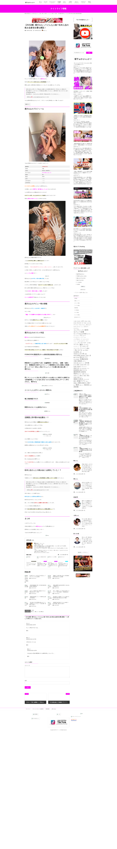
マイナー (75, 340)
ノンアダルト (77, 339)
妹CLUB (75, 364)
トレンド (82, 337)
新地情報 (76, 370)
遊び (88, 383)
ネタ (85, 337)
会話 (86, 353)
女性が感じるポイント (79, 363)
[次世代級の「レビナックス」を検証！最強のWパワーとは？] (83, 83)
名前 (26, 680)
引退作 (88, 364)
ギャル (33, 611)
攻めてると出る (80, 280)
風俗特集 (45, 561)
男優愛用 (75, 377)
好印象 (87, 363)
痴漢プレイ (79, 377)
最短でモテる (83, 370)
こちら (43, 178)
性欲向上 (79, 366)
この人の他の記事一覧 (63, 554)
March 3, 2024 (46, 97)
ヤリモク (85, 344)
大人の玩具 (76, 359)
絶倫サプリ (81, 381)
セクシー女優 (38, 611)
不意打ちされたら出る (81, 276)
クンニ (81, 326)
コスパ (85, 326)
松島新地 (83, 372)
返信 (27, 630)
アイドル (76, 324)
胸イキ (87, 381)
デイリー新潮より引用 (47, 449)
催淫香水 (83, 355)
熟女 (88, 375)
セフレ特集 (76, 312)
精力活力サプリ (34, 561)
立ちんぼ (85, 379)
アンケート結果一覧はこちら (81, 292)
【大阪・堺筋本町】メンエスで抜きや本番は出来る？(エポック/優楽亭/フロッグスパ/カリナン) (52, 565)
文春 (80, 368)
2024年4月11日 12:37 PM (31, 639)
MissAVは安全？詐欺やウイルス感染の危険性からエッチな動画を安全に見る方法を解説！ (63, 565)
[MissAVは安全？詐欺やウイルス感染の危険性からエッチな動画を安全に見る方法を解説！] (83, 193)
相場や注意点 (78, 379)
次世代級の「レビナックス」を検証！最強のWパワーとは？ (83, 92)
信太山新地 (77, 355)
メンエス (75, 342)
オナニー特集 (77, 303)
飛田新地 (86, 385)
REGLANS (79, 322)
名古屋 (77, 357)
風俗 (77, 385)
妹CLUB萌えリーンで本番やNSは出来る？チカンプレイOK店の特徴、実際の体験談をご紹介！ (83, 230)
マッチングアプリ (81, 340)
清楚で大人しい (85, 373)
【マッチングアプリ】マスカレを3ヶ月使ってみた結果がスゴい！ (31, 564)
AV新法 (86, 321)
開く (28, 104)
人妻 (80, 352)
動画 (75, 357)
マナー (87, 340)
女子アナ (84, 361)
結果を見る (82, 289)
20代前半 (78, 321)
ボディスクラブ (86, 339)
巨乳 (85, 364)
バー (82, 339)
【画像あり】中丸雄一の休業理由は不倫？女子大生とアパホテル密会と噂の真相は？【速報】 (83, 117)
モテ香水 (89, 342)
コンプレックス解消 (81, 330)
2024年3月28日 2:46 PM (31, 624)
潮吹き (81, 375)
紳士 (88, 379)
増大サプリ (84, 357)
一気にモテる (78, 350)
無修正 (84, 375)
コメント (27, 665)
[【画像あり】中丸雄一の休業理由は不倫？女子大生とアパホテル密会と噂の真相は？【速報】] (83, 108)
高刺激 (76, 387)
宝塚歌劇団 (82, 364)
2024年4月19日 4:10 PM (32, 650)
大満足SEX (84, 359)
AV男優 (89, 321)
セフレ (89, 333)
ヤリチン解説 (78, 344)
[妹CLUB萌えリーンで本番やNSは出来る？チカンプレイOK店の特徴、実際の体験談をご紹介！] (83, 221)
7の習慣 (75, 321)
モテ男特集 (76, 310)
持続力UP (76, 368)
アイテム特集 (77, 305)
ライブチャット (76, 346)
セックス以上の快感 (80, 333)
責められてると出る (81, 278)
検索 (89, 52)
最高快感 (77, 372)
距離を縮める (82, 383)
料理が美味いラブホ (85, 368)
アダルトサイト (81, 324)
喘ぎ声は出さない (80, 274)
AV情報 (67, 561)
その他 (78, 284)
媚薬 (78, 364)
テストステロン (76, 335)
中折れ (86, 350)
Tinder (85, 322)
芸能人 (75, 383)
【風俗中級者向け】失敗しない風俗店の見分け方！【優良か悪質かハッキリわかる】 (41, 564)
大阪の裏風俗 (78, 361)
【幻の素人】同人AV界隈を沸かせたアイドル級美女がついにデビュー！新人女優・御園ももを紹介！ (38, 603)
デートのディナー (77, 337)
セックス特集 (77, 314)
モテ (84, 342)
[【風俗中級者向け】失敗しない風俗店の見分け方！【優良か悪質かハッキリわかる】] (83, 136)
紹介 (43, 611)
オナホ (75, 326)
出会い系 (88, 355)
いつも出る (79, 282)
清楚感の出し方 (76, 375)
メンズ (80, 342)
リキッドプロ (76, 348)
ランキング (84, 346)
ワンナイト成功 (84, 348)
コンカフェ (76, 328)
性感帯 (75, 366)
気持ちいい (78, 374)
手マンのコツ (84, 366)
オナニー (88, 324)
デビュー (83, 335)
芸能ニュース (77, 300)
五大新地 (76, 352)
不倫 (83, 350)
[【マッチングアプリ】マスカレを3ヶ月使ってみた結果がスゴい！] (83, 59)
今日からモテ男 (79, 353)
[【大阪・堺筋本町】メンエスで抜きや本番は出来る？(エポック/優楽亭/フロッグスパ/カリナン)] (83, 164)
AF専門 (82, 321)
